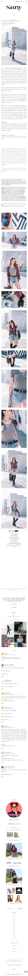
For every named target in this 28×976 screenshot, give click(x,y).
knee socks (16, 542)
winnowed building (16, 601)
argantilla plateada (22, 197)
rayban (12, 600)
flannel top (16, 537)
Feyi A (6, 653)
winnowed (9, 601)
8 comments (14, 607)
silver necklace (16, 538)
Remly (6, 726)
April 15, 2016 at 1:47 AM (9, 654)
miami (9, 600)
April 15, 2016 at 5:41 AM (6, 681)
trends (23, 600)
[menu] (2, 1)
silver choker (18, 600)
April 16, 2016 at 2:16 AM (9, 708)
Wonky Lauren (9, 664)
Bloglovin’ (17, 658)
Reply (2, 660)
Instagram (12, 658)
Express (3, 100)
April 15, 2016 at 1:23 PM (9, 694)
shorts (25, 109)
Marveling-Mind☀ (5, 658)
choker (15, 113)
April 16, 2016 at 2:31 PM (9, 727)
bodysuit (22, 99)
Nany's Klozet (12, 974)
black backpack (18, 543)
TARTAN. (3, 188)
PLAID (17, 105)
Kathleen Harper (9, 766)
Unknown (7, 693)
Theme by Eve (19, 974)
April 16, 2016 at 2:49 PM (9, 753)
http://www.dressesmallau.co (7, 686)
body (4, 183)
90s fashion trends (16, 68)
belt (11, 110)
